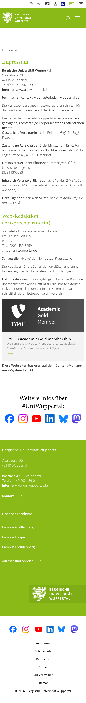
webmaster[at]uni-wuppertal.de (56, 97)
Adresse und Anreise (18, 561)
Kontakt (8, 496)
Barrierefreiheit (43, 675)
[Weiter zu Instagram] (23, 418)
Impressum (43, 643)
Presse (43, 667)
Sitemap (43, 683)
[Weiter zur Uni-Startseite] (21, 17)
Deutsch (72, 4)
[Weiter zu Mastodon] (76, 419)
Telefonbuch (39, 4)
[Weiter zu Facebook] (9, 418)
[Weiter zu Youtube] (36, 418)
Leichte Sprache (63, 4)
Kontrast (31, 4)
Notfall (55, 4)
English (82, 4)
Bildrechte (43, 659)
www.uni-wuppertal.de (32, 89)
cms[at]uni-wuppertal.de (19, 250)
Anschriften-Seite (61, 110)
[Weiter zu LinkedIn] (50, 418)
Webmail (47, 4)
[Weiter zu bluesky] (63, 419)
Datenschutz (43, 651)
